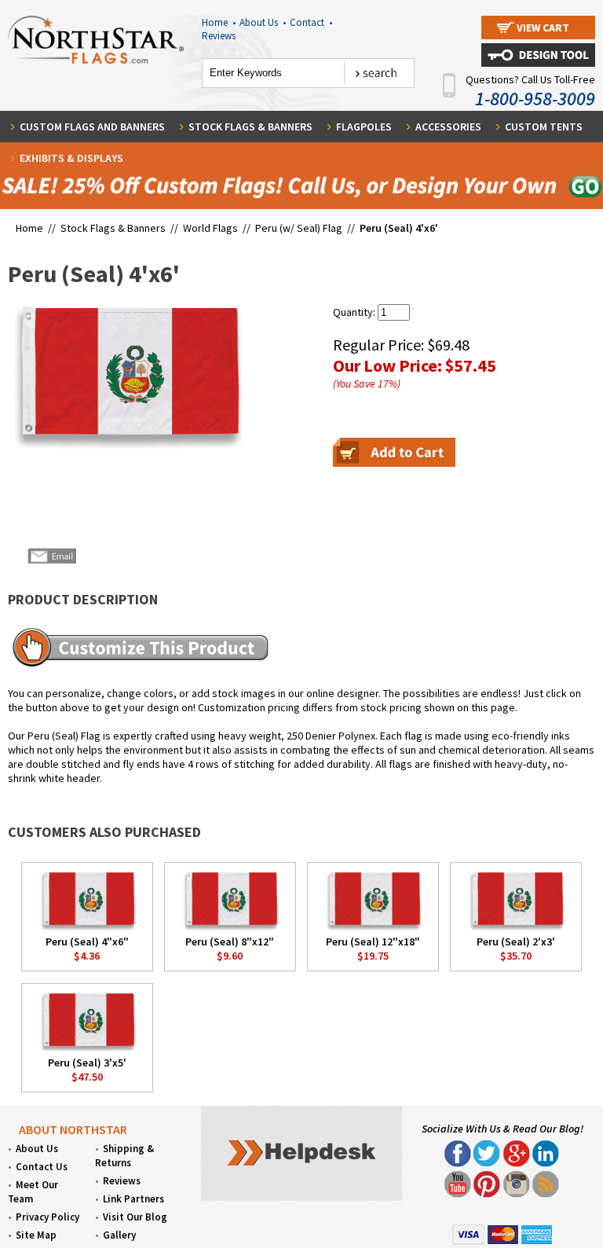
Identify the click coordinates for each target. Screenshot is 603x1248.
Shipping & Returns (124, 1155)
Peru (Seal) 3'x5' (87, 1062)
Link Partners (133, 1199)
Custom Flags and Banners (92, 126)
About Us (262, 22)
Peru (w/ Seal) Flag (298, 228)
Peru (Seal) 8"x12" (229, 941)
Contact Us (42, 1166)
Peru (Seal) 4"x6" (87, 941)
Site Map (36, 1235)
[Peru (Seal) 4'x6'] (125, 377)
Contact (311, 22)
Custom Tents (544, 126)
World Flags (210, 228)
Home (219, 22)
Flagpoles (364, 126)
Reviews (219, 35)
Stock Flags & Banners (250, 126)
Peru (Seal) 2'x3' (516, 941)
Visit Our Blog (135, 1217)
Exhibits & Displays (71, 158)
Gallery (119, 1235)
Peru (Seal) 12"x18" (373, 941)
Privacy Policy (47, 1217)
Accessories (448, 126)
